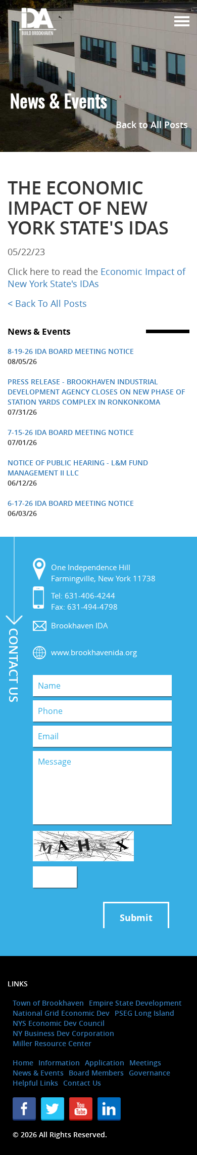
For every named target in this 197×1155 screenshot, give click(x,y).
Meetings (145, 1062)
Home (23, 1062)
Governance (149, 1073)
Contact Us (82, 1083)
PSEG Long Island (144, 1013)
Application (104, 1062)
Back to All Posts (152, 124)
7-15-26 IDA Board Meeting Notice (71, 432)
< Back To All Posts (47, 303)
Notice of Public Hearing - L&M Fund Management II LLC (78, 467)
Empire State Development (135, 1003)
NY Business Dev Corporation (63, 1033)
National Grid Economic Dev (61, 1013)
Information (59, 1062)
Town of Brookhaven (48, 1003)
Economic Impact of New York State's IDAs (96, 277)
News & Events (38, 1073)
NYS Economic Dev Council (59, 1023)
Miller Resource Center (52, 1043)
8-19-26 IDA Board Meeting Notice (71, 351)
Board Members (96, 1073)
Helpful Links (35, 1083)
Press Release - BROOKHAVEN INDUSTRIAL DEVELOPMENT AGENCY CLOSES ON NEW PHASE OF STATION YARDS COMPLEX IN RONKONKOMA (96, 392)
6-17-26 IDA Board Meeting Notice (71, 503)
